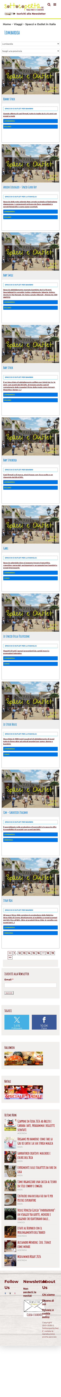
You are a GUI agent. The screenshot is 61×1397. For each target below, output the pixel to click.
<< (10, 953)
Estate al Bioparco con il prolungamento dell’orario (31, 1230)
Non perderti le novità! (29, 1292)
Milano (7, 127)
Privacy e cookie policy (48, 1313)
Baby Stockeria (10, 460)
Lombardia (9, 121)
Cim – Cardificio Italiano (15, 812)
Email (8, 979)
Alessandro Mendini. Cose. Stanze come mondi (34, 1244)
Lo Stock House (10, 724)
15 (34, 953)
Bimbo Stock (9, 99)
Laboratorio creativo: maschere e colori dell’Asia (33, 1155)
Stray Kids (8, 900)
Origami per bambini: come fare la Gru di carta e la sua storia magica (35, 1141)
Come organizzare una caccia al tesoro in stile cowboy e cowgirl (37, 1184)
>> (10, 957)
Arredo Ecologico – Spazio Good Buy (20, 187)
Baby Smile (8, 275)
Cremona (8, 840)
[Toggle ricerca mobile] (49, 4)
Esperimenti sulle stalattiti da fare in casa (36, 1169)
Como (6, 578)
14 (29, 953)
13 (24, 953)
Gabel (5, 548)
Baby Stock (8, 368)
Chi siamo (48, 1294)
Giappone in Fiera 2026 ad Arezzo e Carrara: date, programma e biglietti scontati (36, 1125)
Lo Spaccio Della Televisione (16, 636)
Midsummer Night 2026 (29, 1256)
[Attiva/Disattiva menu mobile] (55, 4)
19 (53, 953)
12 (20, 953)
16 (38, 953)
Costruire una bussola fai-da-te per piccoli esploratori (35, 1198)
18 (48, 953)
